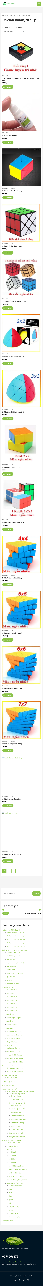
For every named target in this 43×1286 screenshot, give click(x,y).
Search (36, 893)
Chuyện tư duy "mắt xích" (15, 932)
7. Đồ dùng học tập (9, 1081)
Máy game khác (16, 1112)
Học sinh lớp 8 (11, 1010)
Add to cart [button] (7, 87)
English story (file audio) (15, 963)
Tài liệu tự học (11, 980)
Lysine (11, 1199)
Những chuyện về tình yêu (15, 946)
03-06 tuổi (12, 1159)
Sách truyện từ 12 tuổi (14, 1031)
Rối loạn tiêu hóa (15, 1173)
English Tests (11, 966)
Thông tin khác (7, 1221)
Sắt (10, 1203)
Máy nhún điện (16, 1126)
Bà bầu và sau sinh (15, 1186)
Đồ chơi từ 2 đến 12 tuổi (15, 1062)
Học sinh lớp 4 (11, 1000)
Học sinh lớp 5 (11, 1004)
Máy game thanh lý (17, 1116)
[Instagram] (28, 1280)
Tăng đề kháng (14, 1206)
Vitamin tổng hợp (15, 1217)
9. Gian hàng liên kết (9, 1089)
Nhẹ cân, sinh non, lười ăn (18, 1169)
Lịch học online (11, 977)
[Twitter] (24, 1280)
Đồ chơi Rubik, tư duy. (14, 1055)
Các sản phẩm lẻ (16, 1096)
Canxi (11, 1189)
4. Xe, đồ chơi (11, 15)
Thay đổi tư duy (12, 1042)
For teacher (10, 970)
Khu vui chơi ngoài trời (17, 1094)
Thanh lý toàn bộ (17, 1099)
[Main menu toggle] (39, 4)
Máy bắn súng (16, 1105)
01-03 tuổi (12, 1155)
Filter (5, 913)
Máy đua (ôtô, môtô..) (18, 1109)
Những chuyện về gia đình (15, 939)
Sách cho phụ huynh (13, 1017)
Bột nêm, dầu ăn (12, 1146)
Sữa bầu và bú (11, 1078)
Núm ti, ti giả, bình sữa (14, 1071)
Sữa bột (9, 1150)
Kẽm (10, 1196)
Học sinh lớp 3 (11, 997)
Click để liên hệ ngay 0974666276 (12, 1261)
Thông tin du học (12, 984)
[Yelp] (15, 1280)
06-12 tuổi (12, 1162)
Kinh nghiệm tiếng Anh (14, 973)
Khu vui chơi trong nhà (17, 1103)
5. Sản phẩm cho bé (9, 1066)
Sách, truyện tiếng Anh (14, 1035)
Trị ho (11, 1210)
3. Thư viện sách (8, 987)
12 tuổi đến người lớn (16, 1166)
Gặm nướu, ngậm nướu (14, 1068)
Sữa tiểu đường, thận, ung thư (17, 1180)
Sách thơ (9, 1028)
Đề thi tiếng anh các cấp (14, 956)
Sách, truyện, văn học (14, 1038)
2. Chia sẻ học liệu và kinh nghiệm (14, 950)
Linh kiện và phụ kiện (16, 1133)
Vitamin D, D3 (14, 1213)
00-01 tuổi (12, 1152)
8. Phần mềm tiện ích (10, 1085)
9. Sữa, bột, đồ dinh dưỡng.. (12, 1140)
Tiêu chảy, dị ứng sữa (16, 1176)
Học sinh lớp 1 (11, 990)
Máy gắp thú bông (17, 1123)
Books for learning (13, 952)
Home (4, 15)
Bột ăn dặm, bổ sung (13, 1143)
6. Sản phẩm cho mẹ (9, 1075)
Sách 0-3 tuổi (11, 1014)
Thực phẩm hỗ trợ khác (14, 1183)
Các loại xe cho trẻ (13, 1048)
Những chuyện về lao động (16, 943)
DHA (10, 1193)
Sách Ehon (10, 1021)
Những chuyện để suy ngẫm (16, 936)
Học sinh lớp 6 (11, 1007)
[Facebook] (19, 1280)
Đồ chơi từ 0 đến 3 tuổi (14, 1058)
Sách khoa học (11, 1024)
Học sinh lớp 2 (11, 993)
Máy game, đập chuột (18, 1119)
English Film (10, 959)
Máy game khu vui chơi (17, 1136)
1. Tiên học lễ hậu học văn (11, 930)
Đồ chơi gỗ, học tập (13, 1051)
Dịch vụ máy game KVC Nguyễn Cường (20, 1091)
